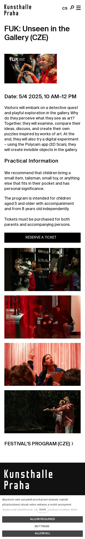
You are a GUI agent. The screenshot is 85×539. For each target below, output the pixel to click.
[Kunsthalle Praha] (17, 9)
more (42, 509)
